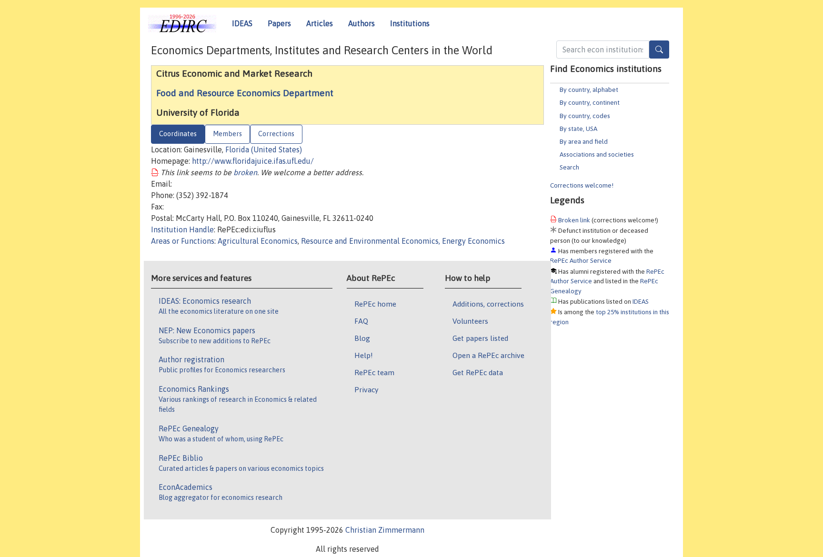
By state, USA (578, 128)
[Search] (659, 49)
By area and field (584, 141)
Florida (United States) (263, 149)
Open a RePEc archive (488, 355)
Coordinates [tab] (178, 134)
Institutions (410, 23)
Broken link (574, 220)
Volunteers (470, 321)
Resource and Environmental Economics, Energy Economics (403, 241)
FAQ (361, 321)
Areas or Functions (182, 241)
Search (569, 167)
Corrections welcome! (581, 185)
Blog (362, 338)
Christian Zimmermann (384, 530)
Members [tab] (227, 134)
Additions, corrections (488, 303)
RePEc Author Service (581, 260)
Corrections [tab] (276, 134)
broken (245, 172)
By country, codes (585, 115)
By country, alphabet (589, 89)
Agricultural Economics (258, 241)
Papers (279, 23)
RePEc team (374, 372)
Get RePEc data (477, 372)
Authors (361, 23)
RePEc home (375, 303)
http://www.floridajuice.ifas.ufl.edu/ (253, 161)
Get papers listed (480, 338)
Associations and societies (597, 154)
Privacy (366, 389)
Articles (319, 23)
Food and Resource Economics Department (244, 93)
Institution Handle (182, 229)
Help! (363, 355)
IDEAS (242, 23)
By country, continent (590, 102)
